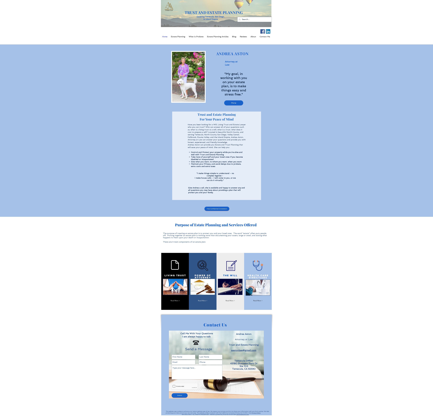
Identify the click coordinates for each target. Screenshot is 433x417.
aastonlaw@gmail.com (243, 350)
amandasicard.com (242, 414)
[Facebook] (262, 31)
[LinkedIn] (268, 31)
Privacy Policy (256, 413)
